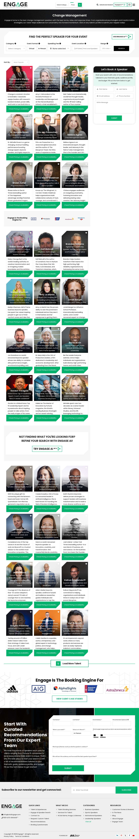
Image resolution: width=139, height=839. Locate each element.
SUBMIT (68, 768)
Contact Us (35, 815)
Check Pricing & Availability (19, 109)
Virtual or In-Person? (79, 729)
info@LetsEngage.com (12, 814)
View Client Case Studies (69, 698)
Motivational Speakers (93, 815)
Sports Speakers (91, 812)
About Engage (117, 819)
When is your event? (59, 729)
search (121, 48)
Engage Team (117, 822)
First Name (56, 720)
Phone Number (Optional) (120, 720)
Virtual (31, 48)
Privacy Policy (9, 836)
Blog (114, 815)
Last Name (76, 720)
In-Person (42, 48)
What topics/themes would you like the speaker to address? (70, 747)
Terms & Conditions (22, 836)
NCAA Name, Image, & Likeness (69, 815)
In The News (116, 812)
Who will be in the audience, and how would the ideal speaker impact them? (75, 756)
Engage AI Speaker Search (40, 812)
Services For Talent (65, 812)
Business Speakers (92, 809)
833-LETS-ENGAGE (11, 817)
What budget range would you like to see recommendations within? (112, 730)
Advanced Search (106, 5)
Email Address (97, 720)
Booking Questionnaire (39, 825)
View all (88, 822)
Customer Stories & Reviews (123, 809)
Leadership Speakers (93, 819)
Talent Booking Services (67, 809)
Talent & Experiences (39, 809)
